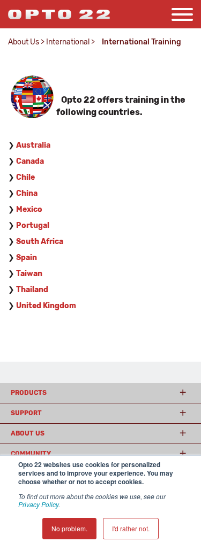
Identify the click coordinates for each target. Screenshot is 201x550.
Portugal (32, 225)
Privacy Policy (38, 504)
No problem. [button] (69, 528)
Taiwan (29, 273)
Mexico (29, 209)
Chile (25, 177)
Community (31, 453)
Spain (26, 257)
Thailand (32, 289)
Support (26, 413)
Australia (33, 145)
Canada (30, 161)
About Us (23, 42)
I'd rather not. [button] (131, 528)
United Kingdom (46, 305)
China (27, 193)
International (68, 42)
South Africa (39, 241)
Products (29, 392)
